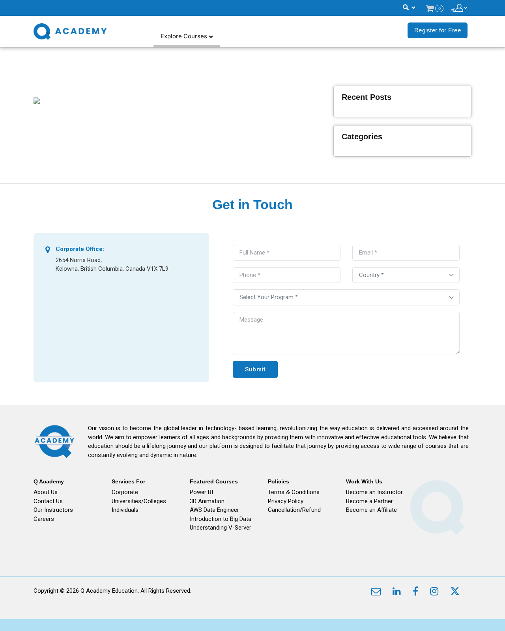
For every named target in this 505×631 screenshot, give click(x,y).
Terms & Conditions (294, 492)
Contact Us (48, 501)
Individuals (125, 509)
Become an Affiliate (371, 509)
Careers (44, 518)
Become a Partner (369, 501)
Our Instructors (53, 509)
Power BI (201, 492)
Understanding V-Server (220, 527)
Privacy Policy (285, 501)
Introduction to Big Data (220, 518)
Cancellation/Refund (294, 509)
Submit (255, 369)
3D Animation (207, 501)
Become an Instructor (374, 492)
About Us (46, 492)
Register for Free (437, 30)
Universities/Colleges (139, 501)
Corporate (125, 492)
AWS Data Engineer (214, 509)
